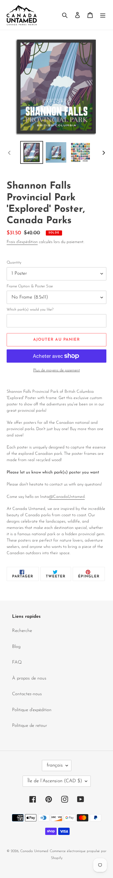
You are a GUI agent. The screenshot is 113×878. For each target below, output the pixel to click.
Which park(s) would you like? (30, 309)
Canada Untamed (34, 851)
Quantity (14, 262)
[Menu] (102, 14)
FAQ (17, 662)
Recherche (22, 631)
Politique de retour (29, 725)
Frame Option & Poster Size (30, 286)
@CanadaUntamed (67, 497)
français (55, 765)
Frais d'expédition (22, 242)
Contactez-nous (27, 694)
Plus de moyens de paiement (56, 370)
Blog (16, 647)
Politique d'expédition (32, 710)
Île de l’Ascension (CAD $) (54, 781)
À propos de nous (29, 678)
